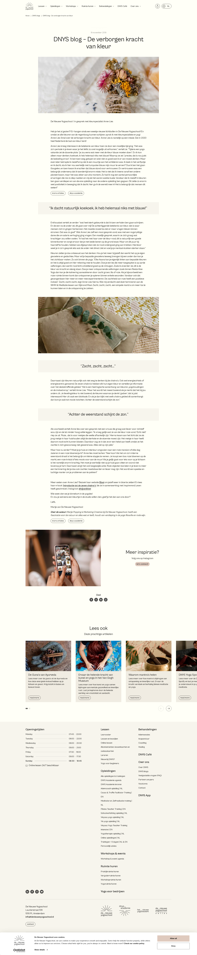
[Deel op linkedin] (101, 599)
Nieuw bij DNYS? (108, 759)
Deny (173, 946)
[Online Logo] (161, 910)
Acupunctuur (143, 739)
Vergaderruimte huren (111, 875)
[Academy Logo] (124, 910)
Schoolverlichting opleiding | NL (114, 813)
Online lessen (106, 743)
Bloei (101, 482)
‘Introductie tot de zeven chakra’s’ (79, 485)
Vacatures (143, 784)
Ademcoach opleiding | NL (112, 788)
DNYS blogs (36, 16)
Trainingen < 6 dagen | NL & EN (114, 842)
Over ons (135, 6)
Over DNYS (143, 767)
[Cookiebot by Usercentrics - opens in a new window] (19, 950)
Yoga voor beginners (110, 763)
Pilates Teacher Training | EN (113, 809)
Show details (39, 950)
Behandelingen (105, 6)
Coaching (142, 743)
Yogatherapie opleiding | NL (112, 833)
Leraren (104, 755)
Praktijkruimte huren (110, 871)
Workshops (71, 6)
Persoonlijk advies (109, 846)
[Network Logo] (143, 910)
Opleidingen (55, 6)
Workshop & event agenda (112, 859)
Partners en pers (146, 779)
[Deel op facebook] (91, 599)
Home (28, 16)
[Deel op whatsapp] (106, 599)
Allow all (173, 938)
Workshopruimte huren (111, 880)
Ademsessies (144, 734)
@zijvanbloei (85, 489)
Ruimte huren (87, 6)
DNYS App (144, 795)
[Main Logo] (106, 910)
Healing (141, 747)
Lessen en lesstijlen (109, 739)
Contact (142, 788)
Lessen (41, 6)
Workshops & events (113, 853)
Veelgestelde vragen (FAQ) (150, 775)
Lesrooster (106, 734)
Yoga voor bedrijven (112, 891)
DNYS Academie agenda (111, 780)
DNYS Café (122, 6)
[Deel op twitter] (96, 599)
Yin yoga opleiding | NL (110, 821)
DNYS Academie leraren (111, 784)
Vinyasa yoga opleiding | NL (112, 817)
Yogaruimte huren (109, 884)
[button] (27, 708)
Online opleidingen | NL (110, 838)
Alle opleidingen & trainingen (113, 776)
